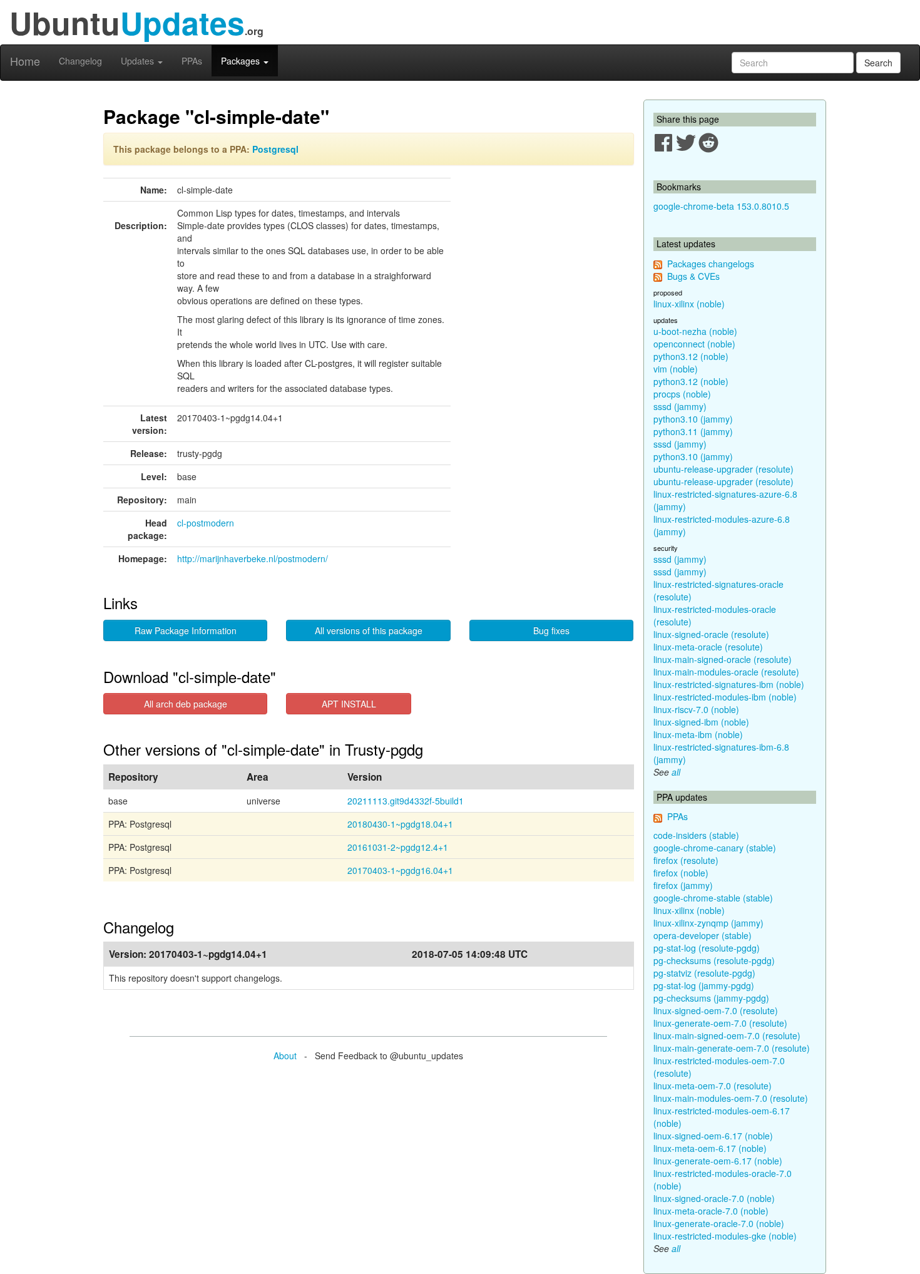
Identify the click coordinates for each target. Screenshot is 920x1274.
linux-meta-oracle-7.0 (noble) (711, 1211)
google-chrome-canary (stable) (714, 847)
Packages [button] (241, 60)
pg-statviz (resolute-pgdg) (704, 973)
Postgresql (275, 149)
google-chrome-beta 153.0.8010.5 (721, 206)
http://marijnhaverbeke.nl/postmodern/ (252, 558)
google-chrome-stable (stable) (713, 897)
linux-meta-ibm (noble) (698, 734)
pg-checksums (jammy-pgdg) (711, 998)
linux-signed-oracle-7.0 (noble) (714, 1198)
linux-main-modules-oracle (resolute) (726, 671)
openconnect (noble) (694, 343)
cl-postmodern (205, 522)
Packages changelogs (710, 263)
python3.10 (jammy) (693, 419)
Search (878, 62)
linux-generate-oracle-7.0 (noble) (718, 1223)
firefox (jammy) (683, 885)
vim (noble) (675, 368)
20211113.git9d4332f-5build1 (405, 800)
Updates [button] (138, 60)
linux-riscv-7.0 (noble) (696, 709)
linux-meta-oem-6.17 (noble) (710, 1148)
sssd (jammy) (680, 406)
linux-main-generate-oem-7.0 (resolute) (731, 1048)
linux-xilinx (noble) (689, 303)
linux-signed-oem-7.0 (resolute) (715, 1010)
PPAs (191, 60)
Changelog (80, 60)
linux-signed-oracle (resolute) (711, 634)
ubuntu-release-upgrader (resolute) (723, 469)
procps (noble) (682, 394)
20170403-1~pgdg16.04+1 (400, 870)
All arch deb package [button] (185, 703)
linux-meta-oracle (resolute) (708, 646)
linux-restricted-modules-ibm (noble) (725, 697)
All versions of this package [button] (368, 630)
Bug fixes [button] (551, 630)
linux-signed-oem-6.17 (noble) (713, 1135)
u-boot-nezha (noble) (695, 331)
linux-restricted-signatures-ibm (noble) (728, 684)
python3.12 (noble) (690, 356)
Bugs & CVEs (693, 276)
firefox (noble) (680, 872)
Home (25, 61)
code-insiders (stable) (696, 835)
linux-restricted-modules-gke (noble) (725, 1236)
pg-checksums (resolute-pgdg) (714, 960)
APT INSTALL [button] (349, 703)
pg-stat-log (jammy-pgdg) (703, 985)
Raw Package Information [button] (186, 630)
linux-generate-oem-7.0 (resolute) (720, 1023)
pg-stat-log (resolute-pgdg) (706, 948)
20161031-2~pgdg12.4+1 (397, 847)
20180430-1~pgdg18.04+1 (400, 824)
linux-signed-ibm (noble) (701, 722)
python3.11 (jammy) (693, 431)
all (676, 772)
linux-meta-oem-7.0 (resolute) (712, 1085)
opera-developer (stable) (702, 935)
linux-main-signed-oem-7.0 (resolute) (726, 1035)
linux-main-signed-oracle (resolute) (722, 659)
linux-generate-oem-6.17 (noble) (717, 1160)
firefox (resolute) (685, 860)
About (285, 1055)
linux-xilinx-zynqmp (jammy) (708, 923)
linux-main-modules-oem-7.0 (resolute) (730, 1098)
